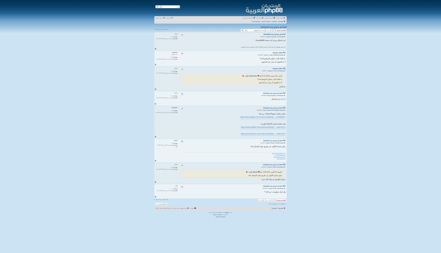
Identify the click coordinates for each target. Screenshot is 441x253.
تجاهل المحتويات (396, 2)
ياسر (176, 186)
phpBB (226, 212)
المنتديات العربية (217, 214)
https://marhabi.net (280, 155)
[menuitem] (269, 18)
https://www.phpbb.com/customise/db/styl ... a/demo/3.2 (263, 127)
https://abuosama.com (279, 157)
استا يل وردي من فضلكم (274, 27)
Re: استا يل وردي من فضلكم (274, 93)
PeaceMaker (175, 107)
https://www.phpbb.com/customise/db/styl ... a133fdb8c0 (263, 117)
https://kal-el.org (281, 159)
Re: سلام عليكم (279, 53)
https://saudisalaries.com (279, 153)
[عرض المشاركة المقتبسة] (243, 76)
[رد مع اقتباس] (182, 34)
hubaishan (175, 52)
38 (171, 57)
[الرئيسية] (264, 8)
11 (171, 36)
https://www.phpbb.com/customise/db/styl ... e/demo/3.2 (263, 134)
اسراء (176, 34)
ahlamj (176, 140)
